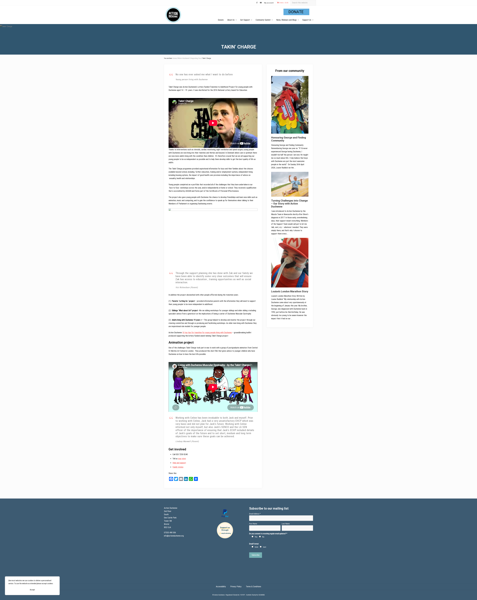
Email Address (255, 514)
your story (182, 458)
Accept (32, 590)
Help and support (179, 463)
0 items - (283, 3)
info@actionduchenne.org (174, 536)
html (256, 547)
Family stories (178, 467)
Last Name (286, 524)
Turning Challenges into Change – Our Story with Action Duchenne (289, 203)
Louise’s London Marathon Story (289, 291)
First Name (253, 524)
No (263, 537)
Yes (256, 537)
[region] (32, 585)
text (264, 547)
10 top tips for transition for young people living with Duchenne (207, 332)
